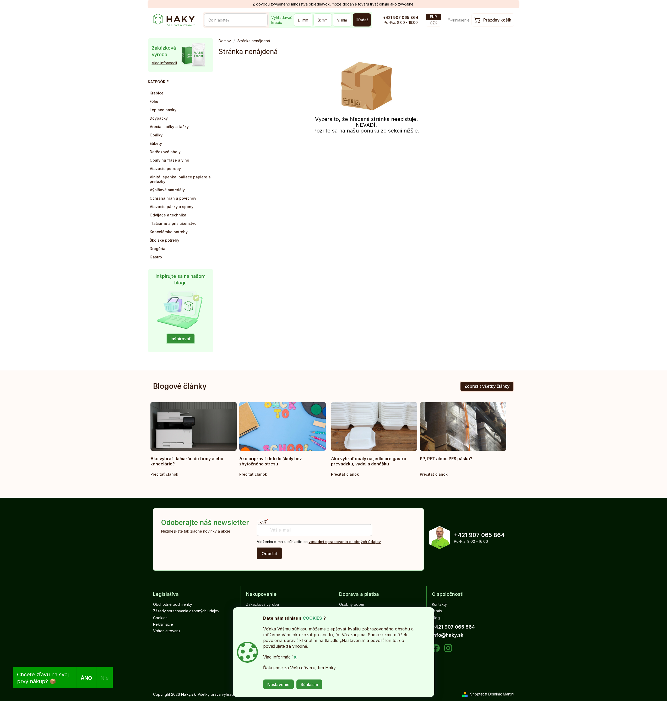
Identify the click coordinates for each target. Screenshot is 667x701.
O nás (437, 611)
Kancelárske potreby (169, 232)
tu (295, 657)
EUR (433, 16)
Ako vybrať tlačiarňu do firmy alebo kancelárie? (186, 461)
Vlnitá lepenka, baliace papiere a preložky (180, 179)
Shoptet (477, 694)
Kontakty (439, 604)
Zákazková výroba (262, 604)
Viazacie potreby (165, 168)
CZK (433, 23)
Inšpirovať (181, 338)
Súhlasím (309, 684)
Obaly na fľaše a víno (169, 160)
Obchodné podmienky (172, 604)
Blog (436, 617)
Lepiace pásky (163, 110)
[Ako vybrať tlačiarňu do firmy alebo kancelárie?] (193, 426)
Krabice (157, 93)
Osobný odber (352, 604)
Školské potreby (164, 240)
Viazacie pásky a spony (171, 206)
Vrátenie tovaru (166, 631)
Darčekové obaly (165, 152)
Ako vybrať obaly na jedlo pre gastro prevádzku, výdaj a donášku (368, 461)
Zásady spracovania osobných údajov (186, 611)
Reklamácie (163, 624)
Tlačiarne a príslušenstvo (173, 223)
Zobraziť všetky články (486, 386)
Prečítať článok (164, 474)
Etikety (156, 143)
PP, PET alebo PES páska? (446, 458)
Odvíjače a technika (168, 215)
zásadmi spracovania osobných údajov (345, 541)
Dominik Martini (501, 694)
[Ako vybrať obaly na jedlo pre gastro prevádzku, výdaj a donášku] (374, 426)
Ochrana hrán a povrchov (173, 198)
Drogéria (157, 248)
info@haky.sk (447, 635)
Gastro (156, 257)
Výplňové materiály (167, 190)
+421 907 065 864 (400, 17)
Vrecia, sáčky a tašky (169, 126)
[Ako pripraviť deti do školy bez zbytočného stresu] (282, 426)
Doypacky (159, 118)
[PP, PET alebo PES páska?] (463, 426)
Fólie (154, 101)
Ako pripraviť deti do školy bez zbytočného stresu (270, 461)
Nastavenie (278, 684)
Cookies (160, 617)
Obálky (156, 135)
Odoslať (269, 553)
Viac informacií (164, 63)
